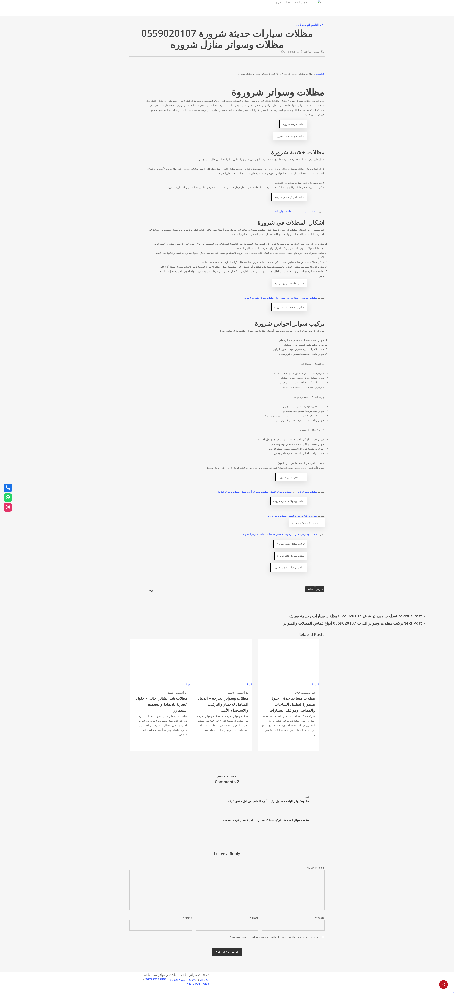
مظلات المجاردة (308, 297)
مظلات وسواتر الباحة (229, 491)
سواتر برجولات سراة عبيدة (303, 515)
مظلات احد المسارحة (287, 297)
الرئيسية (320, 73)
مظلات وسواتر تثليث (281, 491)
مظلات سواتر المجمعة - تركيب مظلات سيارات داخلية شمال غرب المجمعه (266, 820)
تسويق (192, 979)
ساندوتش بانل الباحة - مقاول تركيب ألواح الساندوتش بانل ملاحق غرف (268, 801)
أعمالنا (320, 24)
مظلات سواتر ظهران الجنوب (259, 297)
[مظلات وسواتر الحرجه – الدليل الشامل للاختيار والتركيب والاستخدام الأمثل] (221, 695)
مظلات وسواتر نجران (306, 491)
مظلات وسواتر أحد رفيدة (255, 491)
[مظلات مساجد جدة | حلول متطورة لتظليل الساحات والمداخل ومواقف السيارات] (288, 695)
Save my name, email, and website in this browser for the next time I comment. (275, 937)
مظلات (301, 24)
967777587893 (156, 979)
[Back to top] (227, 992)
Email (254, 918)
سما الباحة (312, 51)
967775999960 (198, 984)
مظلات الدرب (310, 211)
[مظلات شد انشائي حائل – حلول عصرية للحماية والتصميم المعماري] (160, 695)
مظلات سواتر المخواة (254, 534)
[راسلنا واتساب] (8, 497)
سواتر (310, 24)
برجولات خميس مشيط (280, 534)
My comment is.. (315, 867)
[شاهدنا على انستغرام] (8, 507)
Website (320, 918)
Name (187, 918)
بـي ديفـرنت (177, 979)
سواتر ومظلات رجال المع (288, 211)
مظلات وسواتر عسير (306, 534)
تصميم (204, 979)
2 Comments (291, 51)
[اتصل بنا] (8, 488)
